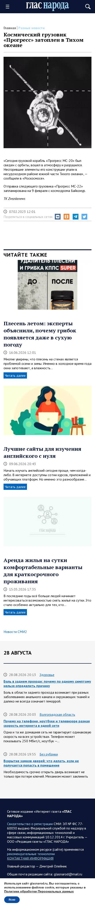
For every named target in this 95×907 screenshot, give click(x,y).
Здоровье (47, 674)
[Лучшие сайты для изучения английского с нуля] (47, 412)
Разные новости (31, 28)
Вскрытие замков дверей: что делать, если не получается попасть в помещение (41, 763)
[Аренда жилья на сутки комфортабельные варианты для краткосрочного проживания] (47, 523)
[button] (58, 217)
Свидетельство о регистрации (30, 824)
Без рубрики (49, 754)
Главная (10, 28)
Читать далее (15, 375)
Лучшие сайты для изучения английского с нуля (42, 452)
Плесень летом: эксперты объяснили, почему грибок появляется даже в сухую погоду (40, 334)
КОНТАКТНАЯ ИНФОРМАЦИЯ (30, 858)
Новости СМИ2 (15, 631)
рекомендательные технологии (31, 854)
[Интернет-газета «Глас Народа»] (47, 6)
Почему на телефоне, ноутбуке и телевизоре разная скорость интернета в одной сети (47, 723)
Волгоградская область (57, 714)
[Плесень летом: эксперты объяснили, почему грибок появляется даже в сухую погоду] (47, 286)
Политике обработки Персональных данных (39, 891)
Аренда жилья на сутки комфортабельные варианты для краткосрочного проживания (43, 571)
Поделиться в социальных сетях (28, 216)
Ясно (12, 899)
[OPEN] (9, 7)
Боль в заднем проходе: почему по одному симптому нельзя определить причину (47, 683)
